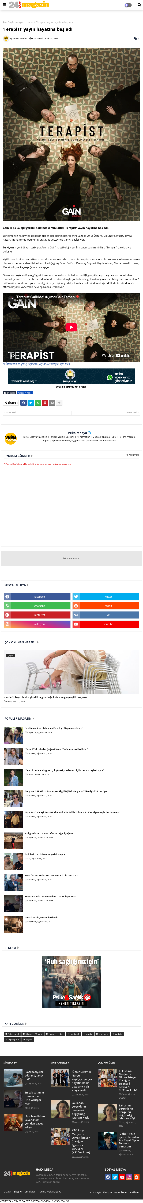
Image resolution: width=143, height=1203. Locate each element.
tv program (13, 1039)
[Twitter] (31, 403)
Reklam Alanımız (72, 558)
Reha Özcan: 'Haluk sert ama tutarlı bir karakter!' (51, 875)
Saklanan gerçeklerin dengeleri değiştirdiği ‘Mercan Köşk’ (80, 1110)
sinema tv (103, 1034)
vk (108, 615)
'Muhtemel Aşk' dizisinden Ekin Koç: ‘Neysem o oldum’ (53, 728)
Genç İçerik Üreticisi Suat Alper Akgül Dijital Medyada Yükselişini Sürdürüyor (66, 791)
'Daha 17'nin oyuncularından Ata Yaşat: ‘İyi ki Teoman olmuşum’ (129, 1140)
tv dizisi (118, 1034)
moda (89, 1034)
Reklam (134, 1192)
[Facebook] (23, 403)
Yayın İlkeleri (121, 1192)
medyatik (74, 1034)
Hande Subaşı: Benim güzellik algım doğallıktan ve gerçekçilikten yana (45, 697)
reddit (108, 605)
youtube (108, 624)
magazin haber (25, 22)
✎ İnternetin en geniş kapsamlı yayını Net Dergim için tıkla (36, 363)
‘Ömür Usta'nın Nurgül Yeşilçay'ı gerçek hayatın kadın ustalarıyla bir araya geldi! (82, 1081)
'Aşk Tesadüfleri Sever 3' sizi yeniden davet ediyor (35, 1121)
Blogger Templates (25, 1191)
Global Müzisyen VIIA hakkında (41, 917)
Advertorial (13, 1034)
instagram (40, 624)
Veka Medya (77, 433)
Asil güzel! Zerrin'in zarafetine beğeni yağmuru (50, 833)
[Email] (52, 403)
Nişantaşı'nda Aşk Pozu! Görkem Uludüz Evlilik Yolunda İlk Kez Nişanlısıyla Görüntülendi (72, 812)
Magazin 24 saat (34, 1034)
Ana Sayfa (8, 22)
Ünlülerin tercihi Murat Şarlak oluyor (45, 854)
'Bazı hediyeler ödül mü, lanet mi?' (34, 1075)
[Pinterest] (45, 403)
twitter (108, 596)
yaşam (29, 1039)
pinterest (39, 615)
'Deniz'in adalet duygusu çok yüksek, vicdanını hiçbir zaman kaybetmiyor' (64, 770)
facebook (39, 596)
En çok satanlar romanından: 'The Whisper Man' (51, 896)
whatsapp (39, 605)
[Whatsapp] (38, 403)
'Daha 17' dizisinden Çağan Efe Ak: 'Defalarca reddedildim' (56, 749)
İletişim (107, 1192)
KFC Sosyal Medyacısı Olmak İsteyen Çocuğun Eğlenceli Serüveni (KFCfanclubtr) (81, 1141)
